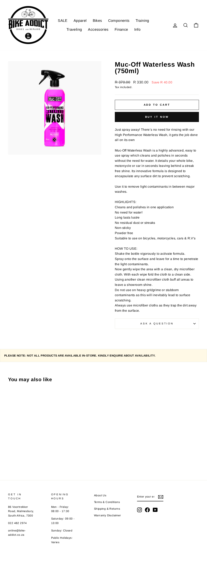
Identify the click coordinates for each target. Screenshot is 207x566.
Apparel (80, 21)
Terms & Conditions (107, 502)
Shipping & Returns (107, 508)
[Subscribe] (160, 497)
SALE (63, 21)
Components (119, 21)
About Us (100, 495)
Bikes (97, 21)
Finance (121, 29)
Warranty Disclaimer (107, 515)
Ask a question (156, 323)
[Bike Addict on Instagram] (139, 509)
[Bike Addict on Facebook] (147, 509)
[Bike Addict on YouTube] (155, 509)
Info (137, 29)
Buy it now (157, 116)
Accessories (98, 29)
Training (142, 21)
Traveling (74, 29)
